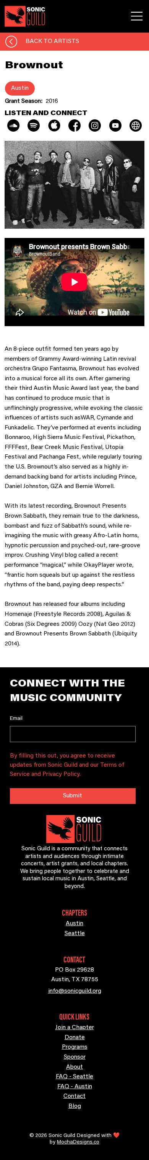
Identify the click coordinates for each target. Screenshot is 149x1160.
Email (16, 718)
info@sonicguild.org (74, 991)
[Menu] (137, 16)
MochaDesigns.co (78, 1142)
